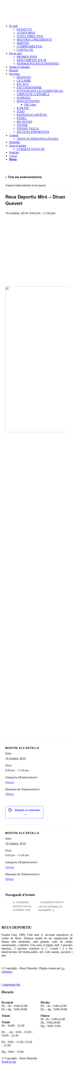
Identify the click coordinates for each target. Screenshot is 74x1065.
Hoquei (9, 782)
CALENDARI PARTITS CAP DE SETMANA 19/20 (22, 906)
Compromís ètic (11, 984)
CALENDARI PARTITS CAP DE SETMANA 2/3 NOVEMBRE (51, 906)
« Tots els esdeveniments (23, 177)
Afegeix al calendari (27, 810)
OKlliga (9, 794)
